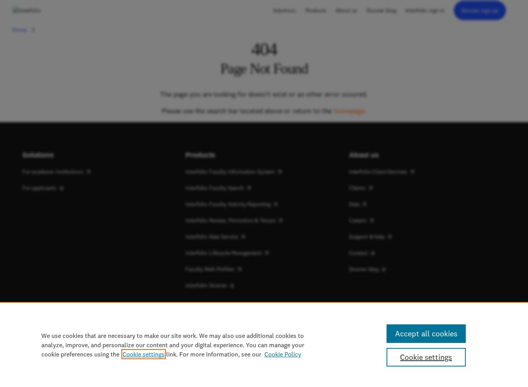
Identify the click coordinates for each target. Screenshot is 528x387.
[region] (264, 344)
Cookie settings (144, 354)
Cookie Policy (282, 354)
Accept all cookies (426, 333)
